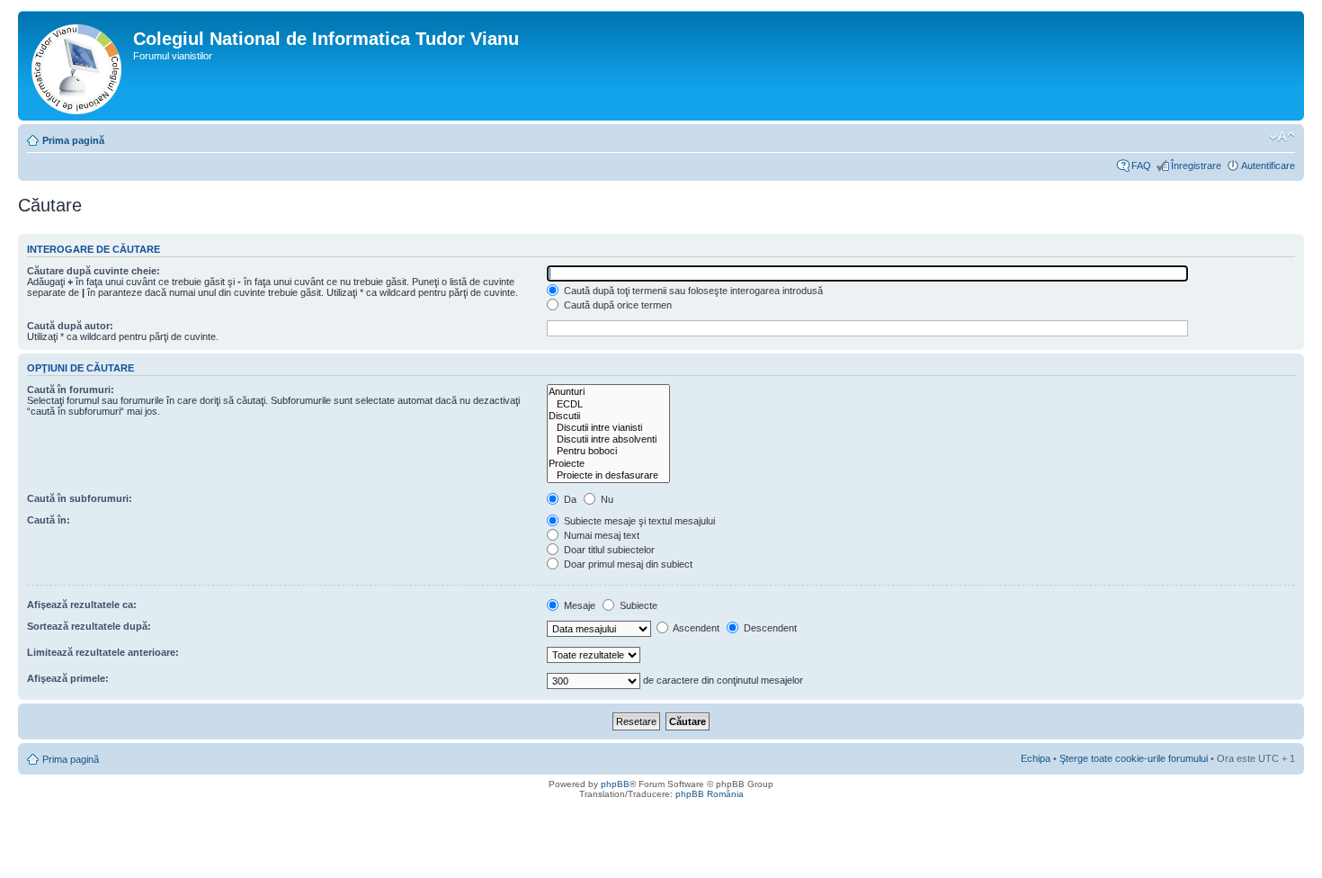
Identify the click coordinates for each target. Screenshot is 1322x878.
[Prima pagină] (77, 65)
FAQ (1141, 165)
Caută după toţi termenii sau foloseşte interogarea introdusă (692, 290)
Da (568, 499)
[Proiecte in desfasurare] (608, 475)
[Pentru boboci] (608, 451)
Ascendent (695, 628)
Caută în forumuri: (70, 389)
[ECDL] (608, 404)
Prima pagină (73, 140)
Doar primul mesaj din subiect (626, 564)
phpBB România (709, 794)
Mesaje (578, 605)
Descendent (769, 628)
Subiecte (637, 605)
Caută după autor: (70, 325)
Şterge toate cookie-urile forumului (1133, 758)
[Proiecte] (608, 464)
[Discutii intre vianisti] (608, 428)
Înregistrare (1196, 165)
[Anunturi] (608, 392)
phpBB (615, 784)
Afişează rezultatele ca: (82, 604)
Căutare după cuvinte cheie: (93, 270)
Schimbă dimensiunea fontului (1282, 137)
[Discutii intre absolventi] (608, 439)
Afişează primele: (68, 678)
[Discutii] (608, 416)
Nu (605, 499)
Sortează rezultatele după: (89, 626)
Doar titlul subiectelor (608, 549)
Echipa (1035, 758)
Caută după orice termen (616, 305)
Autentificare (1268, 165)
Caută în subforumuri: (79, 498)
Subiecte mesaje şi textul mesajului (638, 520)
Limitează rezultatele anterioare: (103, 652)
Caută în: (48, 520)
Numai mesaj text (600, 535)
